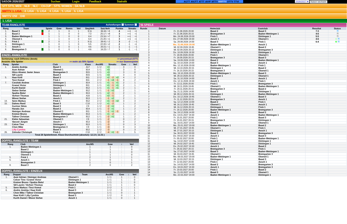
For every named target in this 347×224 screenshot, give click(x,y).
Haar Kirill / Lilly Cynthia (26, 195)
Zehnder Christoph (22, 132)
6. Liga (78, 11)
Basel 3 (16, 31)
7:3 (317, 31)
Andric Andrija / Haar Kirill (27, 190)
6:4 (317, 42)
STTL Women (63, 6)
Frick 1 (15, 41)
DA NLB (80, 6)
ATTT (201, 1)
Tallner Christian (20, 116)
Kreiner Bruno (19, 114)
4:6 (317, 33)
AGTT (187, 1)
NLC (35, 6)
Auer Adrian (18, 69)
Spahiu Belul (19, 93)
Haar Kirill (17, 77)
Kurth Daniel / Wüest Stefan (28, 198)
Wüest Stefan (19, 98)
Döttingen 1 (18, 44)
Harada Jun (18, 108)
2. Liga (29, 11)
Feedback (95, 1)
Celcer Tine (18, 124)
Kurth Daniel (18, 88)
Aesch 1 (16, 47)
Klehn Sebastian (20, 119)
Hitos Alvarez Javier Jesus (26, 72)
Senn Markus (19, 101)
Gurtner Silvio (19, 106)
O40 (22, 16)
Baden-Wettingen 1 (22, 36)
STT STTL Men (11, 6)
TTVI (236, 1)
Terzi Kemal (18, 80)
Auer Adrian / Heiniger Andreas (29, 177)
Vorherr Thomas (20, 95)
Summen (129, 24)
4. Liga (54, 11)
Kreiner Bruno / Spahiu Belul (28, 182)
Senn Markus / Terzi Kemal (27, 187)
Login (76, 1)
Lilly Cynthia (18, 129)
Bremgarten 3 (19, 49)
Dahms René (19, 103)
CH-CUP (46, 6)
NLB (27, 6)
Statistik (122, 1)
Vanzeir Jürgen (20, 122)
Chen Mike (17, 127)
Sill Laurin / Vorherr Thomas (28, 185)
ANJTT (194, 1)
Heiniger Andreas (21, 111)
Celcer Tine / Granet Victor (27, 179)
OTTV (230, 1)
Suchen (55, 1)
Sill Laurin (17, 75)
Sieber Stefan (19, 90)
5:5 (317, 36)
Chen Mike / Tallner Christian (28, 193)
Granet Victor (19, 85)
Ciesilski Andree (20, 82)
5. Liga (66, 11)
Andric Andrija (19, 67)
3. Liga (41, 11)
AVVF (208, 1)
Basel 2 (16, 33)
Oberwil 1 (17, 39)
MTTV (215, 1)
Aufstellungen (113, 24)
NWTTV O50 (9, 16)
